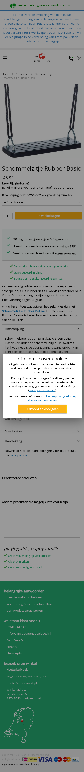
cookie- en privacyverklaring (58, 396)
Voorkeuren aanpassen (42, 400)
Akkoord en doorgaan (42, 409)
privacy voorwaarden (42, 390)
